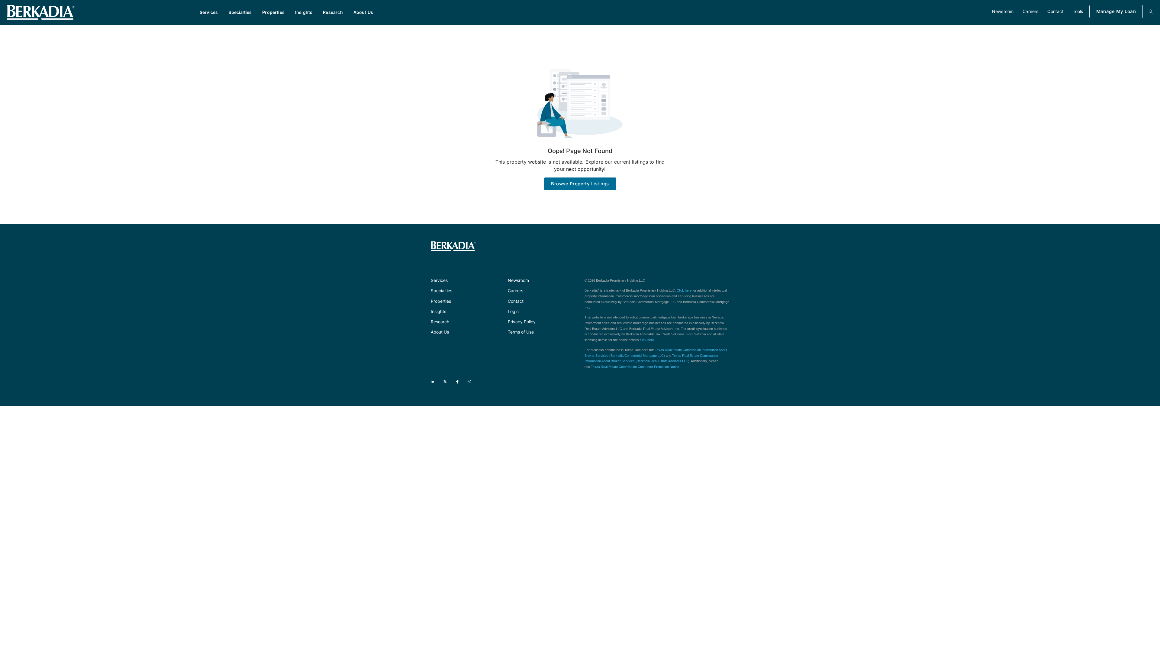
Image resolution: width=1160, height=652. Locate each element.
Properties (273, 12)
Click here (684, 290)
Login (513, 311)
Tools (1078, 11)
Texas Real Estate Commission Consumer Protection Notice (635, 367)
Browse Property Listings (580, 184)
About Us (363, 12)
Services (209, 12)
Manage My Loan (1116, 11)
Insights (303, 12)
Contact (1055, 11)
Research (333, 12)
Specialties (240, 12)
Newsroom (1002, 11)
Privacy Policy (522, 321)
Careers (1030, 11)
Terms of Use (521, 331)
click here (647, 340)
